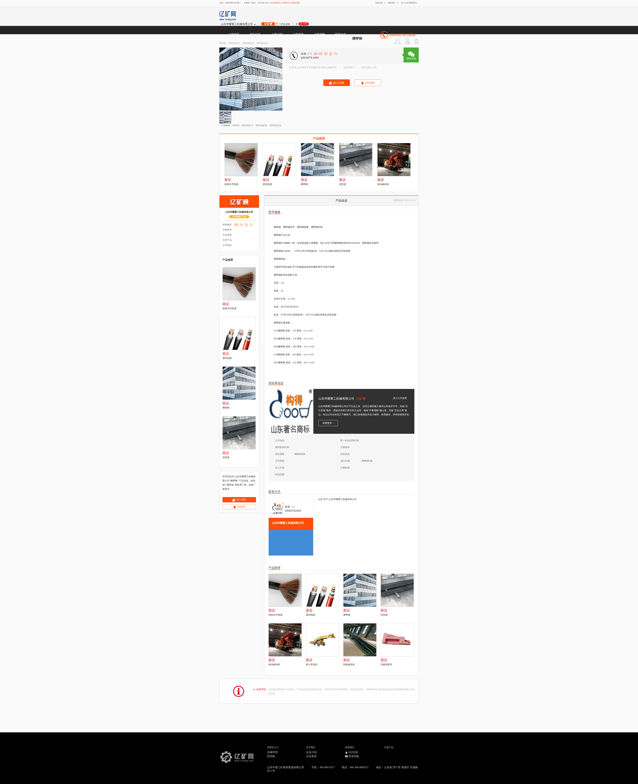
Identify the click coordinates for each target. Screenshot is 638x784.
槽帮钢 (304, 184)
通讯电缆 (267, 184)
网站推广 (392, 3)
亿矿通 (361, 398)
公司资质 (298, 34)
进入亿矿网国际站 (409, 3)
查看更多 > (328, 423)
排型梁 (342, 184)
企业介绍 (311, 752)
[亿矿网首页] (275, 3)
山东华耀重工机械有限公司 (237, 24)
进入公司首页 (400, 398)
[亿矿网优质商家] (268, 24)
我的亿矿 (379, 3)
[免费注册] (295, 3)
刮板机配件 (386, 664)
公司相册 (319, 34)
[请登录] (286, 3)
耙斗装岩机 (312, 664)
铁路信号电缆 (231, 184)
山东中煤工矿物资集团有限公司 (285, 767)
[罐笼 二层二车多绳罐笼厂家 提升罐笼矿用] (241, 160)
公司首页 (234, 34)
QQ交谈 (353, 752)
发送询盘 (353, 756)
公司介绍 (277, 34)
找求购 (271, 756)
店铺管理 (272, 752)
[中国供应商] (236, 755)
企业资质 (311, 756)
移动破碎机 (383, 184)
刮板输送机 (349, 664)
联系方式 (340, 34)
